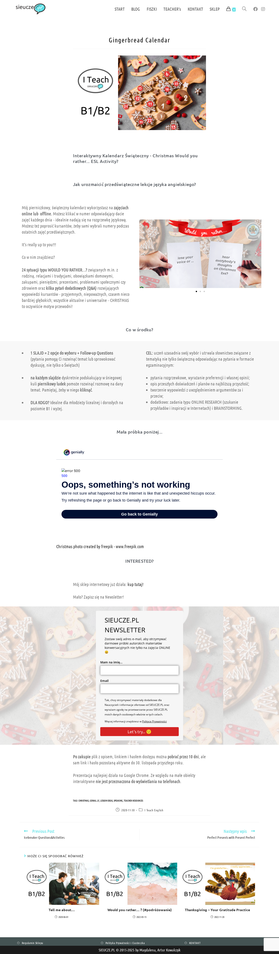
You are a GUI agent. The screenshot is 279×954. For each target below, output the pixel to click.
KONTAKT (195, 943)
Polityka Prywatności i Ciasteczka (125, 943)
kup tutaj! (135, 584)
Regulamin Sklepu (32, 943)
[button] (144, 253)
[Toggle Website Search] (244, 9)
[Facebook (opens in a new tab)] (255, 9)
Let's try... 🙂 (139, 731)
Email (104, 681)
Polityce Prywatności (154, 721)
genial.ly (94, 800)
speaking (118, 800)
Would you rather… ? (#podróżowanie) (139, 909)
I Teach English (154, 810)
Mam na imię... (111, 662)
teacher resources (133, 800)
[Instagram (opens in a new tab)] (263, 9)
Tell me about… (62, 909)
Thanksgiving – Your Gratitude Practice (217, 909)
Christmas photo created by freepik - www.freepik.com (100, 546)
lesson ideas (106, 800)
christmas (83, 800)
